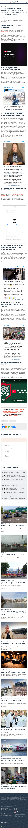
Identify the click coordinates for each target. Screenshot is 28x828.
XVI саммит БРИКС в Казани (10, 444)
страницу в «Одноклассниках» (11, 412)
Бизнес (3, 639)
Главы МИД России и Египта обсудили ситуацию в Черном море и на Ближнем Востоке (13, 471)
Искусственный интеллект (10, 455)
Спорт (2, 523)
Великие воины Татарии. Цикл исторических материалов (11, 450)
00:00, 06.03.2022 (4, 17)
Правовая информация (6, 815)
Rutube (10, 415)
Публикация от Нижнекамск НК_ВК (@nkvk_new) (17, 239)
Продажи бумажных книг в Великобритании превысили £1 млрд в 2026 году (13, 497)
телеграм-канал (19, 409)
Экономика (3, 756)
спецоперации (4, 31)
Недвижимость (4, 696)
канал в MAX (18, 411)
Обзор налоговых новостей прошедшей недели (12, 761)
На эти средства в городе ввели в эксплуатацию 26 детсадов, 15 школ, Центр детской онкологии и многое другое (13, 614)
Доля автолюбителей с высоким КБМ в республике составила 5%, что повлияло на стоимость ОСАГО (13, 557)
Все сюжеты (14, 460)
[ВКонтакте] (3, 427)
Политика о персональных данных (7, 817)
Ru (15, 811)
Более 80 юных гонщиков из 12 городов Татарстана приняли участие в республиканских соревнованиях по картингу (13, 528)
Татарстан (12, 421)
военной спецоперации (7, 74)
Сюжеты (6, 440)
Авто (2, 552)
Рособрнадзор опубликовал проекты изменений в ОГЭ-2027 (12, 480)
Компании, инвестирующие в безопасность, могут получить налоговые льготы (13, 476)
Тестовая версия (5, 824)
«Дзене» (16, 415)
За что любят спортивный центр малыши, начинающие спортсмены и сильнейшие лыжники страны (14, 585)
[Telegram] (12, 427)
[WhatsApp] (9, 427)
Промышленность (5, 580)
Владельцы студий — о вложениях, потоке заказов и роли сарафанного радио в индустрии (13, 673)
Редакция (3, 812)
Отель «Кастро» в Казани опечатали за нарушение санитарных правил (13, 489)
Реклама (3, 813)
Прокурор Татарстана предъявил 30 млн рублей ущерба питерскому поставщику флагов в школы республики (13, 645)
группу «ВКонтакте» (9, 411)
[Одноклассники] (6, 427)
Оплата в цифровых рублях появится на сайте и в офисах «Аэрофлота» (13, 484)
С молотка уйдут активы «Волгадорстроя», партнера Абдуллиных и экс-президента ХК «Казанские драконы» (13, 702)
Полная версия (4, 822)
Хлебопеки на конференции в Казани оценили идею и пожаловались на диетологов (13, 732)
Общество (4, 6)
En (17, 811)
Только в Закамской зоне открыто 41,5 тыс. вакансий (13, 788)
